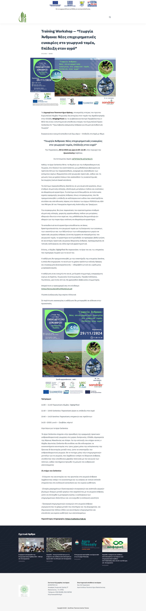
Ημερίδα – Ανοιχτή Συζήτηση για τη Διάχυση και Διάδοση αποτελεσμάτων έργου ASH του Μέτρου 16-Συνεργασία (58, 557)
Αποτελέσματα (82, 17)
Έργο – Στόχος (44, 17)
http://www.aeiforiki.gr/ (55, 594)
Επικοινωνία (99, 17)
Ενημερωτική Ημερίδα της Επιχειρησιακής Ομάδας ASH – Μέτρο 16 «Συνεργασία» (31, 557)
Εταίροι (59, 17)
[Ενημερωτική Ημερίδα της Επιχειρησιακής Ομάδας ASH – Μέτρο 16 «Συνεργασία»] (31, 545)
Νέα (68, 17)
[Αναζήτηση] (110, 17)
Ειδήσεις (51, 53)
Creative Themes (84, 608)
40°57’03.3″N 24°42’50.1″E (82, 159)
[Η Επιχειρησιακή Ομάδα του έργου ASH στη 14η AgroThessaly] (87, 545)
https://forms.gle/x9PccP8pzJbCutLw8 (56, 289)
